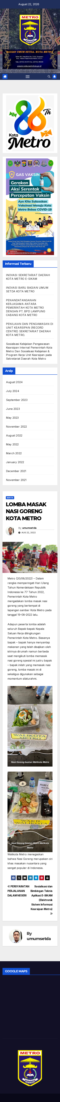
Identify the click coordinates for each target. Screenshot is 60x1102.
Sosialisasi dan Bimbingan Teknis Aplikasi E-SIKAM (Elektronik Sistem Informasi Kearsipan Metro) (41, 898)
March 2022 (14, 453)
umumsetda (29, 527)
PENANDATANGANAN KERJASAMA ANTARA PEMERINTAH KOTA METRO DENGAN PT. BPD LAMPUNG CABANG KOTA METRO (25, 308)
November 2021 (16, 480)
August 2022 (14, 435)
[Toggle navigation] (27, 76)
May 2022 (12, 444)
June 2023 (13, 408)
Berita (10, 498)
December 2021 (16, 471)
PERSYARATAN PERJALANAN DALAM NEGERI (18, 891)
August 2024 (14, 382)
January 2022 (15, 462)
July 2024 (12, 391)
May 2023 (12, 417)
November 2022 (16, 426)
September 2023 (17, 400)
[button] (49, 76)
